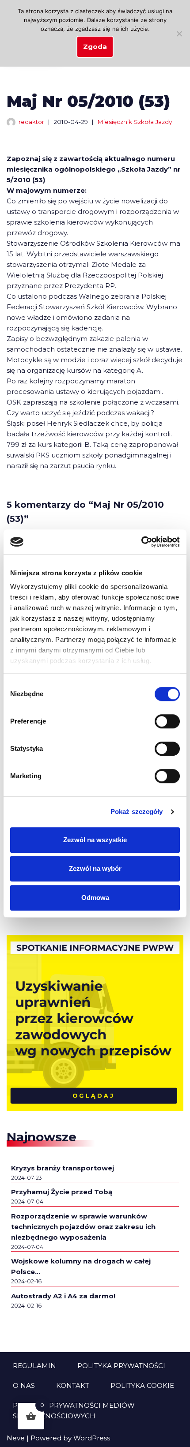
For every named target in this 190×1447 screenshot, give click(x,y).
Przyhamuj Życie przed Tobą (61, 1192)
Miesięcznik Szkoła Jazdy (134, 121)
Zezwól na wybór (95, 868)
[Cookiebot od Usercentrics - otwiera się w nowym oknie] (141, 541)
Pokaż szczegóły (136, 811)
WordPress (91, 1438)
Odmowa (95, 897)
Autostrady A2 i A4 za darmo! (63, 1296)
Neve (16, 1438)
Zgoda (95, 46)
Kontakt (72, 1385)
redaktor (31, 121)
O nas (24, 1385)
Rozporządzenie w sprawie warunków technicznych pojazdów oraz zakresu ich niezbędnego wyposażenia (83, 1226)
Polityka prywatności (121, 1365)
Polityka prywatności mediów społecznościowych (74, 1410)
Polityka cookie (142, 1385)
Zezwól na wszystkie (95, 839)
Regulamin (34, 1365)
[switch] (167, 721)
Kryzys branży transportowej (62, 1168)
